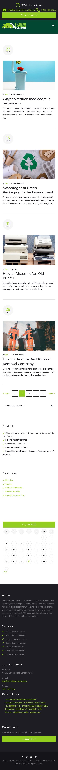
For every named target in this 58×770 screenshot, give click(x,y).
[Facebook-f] (22, 757)
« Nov (5, 572)
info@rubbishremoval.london (22, 10)
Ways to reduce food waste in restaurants (22, 712)
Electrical (14, 269)
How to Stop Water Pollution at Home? (21, 700)
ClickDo (15, 761)
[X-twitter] (27, 757)
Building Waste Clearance (16, 440)
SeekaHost (32, 761)
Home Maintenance (13, 488)
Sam (6, 95)
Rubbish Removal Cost (15, 495)
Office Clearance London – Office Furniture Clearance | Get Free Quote (28, 434)
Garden (8, 484)
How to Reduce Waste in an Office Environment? (25, 703)
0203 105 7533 (8, 689)
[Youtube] (31, 757)
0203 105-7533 (48, 10)
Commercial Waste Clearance (18, 447)
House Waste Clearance (15, 444)
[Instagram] (36, 757)
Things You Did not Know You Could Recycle (23, 709)
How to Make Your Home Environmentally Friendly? (26, 706)
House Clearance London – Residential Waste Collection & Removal (28, 452)
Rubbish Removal (17, 95)
